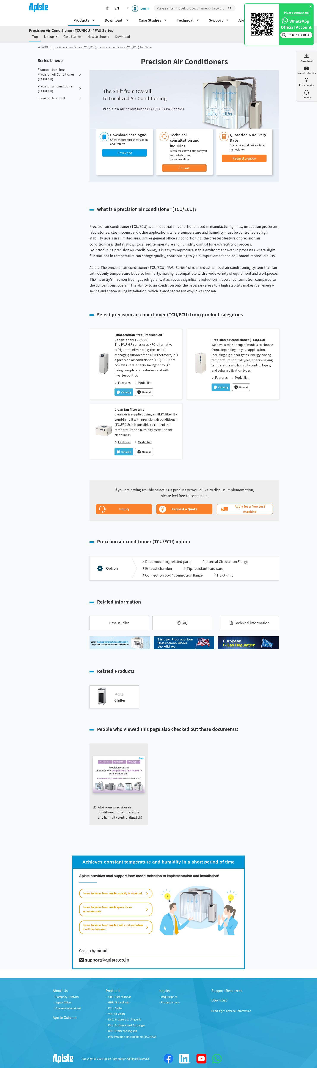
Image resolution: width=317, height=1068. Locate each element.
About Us (60, 990)
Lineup (49, 36)
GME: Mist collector (119, 1002)
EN (117, 8)
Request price (169, 996)
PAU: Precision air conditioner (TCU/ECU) (132, 1036)
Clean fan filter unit (129, 409)
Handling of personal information (231, 1011)
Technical (185, 20)
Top (35, 36)
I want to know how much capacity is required (112, 893)
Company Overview (67, 996)
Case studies (119, 622)
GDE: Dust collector (119, 996)
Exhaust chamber (158, 568)
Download (114, 20)
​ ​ (306, 97)
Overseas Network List (68, 1008)
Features (124, 382)
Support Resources (226, 990)
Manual (146, 392)
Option (112, 568)
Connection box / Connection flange (174, 575)
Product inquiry (170, 1002)
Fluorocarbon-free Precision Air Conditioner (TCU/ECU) (138, 337)
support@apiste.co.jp (107, 960)
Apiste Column (65, 1017)
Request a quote (244, 158)
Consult (184, 168)
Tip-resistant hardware (205, 568)
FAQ (184, 622)
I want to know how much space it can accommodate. (107, 909)
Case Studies (150, 20)
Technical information (251, 622)
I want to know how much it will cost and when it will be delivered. (113, 927)
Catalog (126, 392)
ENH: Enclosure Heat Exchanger (126, 1025)
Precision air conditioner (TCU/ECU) (238, 340)
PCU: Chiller (115, 1008)
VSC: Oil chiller (116, 1014)
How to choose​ (98, 36)
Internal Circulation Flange (227, 561)
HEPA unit (225, 575)
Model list (145, 382)
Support (216, 20)
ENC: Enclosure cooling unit (124, 1019)
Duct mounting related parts (168, 561)
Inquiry (164, 990)
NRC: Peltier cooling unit (122, 1031)
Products (81, 20)
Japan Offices (63, 1002)
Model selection (306, 73)
